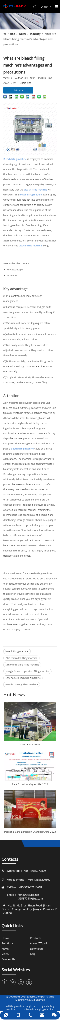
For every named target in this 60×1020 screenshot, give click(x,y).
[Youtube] (21, 982)
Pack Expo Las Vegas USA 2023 (30, 784)
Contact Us (8, 959)
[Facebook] (4, 982)
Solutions (8, 943)
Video (5, 954)
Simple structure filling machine (22, 664)
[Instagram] (29, 982)
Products (35, 938)
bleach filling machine (17, 651)
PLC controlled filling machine (21, 658)
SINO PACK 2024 (30, 744)
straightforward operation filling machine (27, 671)
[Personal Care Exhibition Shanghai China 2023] (30, 809)
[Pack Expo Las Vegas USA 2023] (30, 765)
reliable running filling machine (22, 684)
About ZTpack (39, 943)
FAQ (32, 954)
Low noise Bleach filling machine (23, 677)
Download (36, 948)
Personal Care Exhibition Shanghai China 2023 (30, 831)
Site (29, 82)
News (5, 948)
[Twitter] (13, 982)
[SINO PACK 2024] (30, 721)
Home (5, 938)
